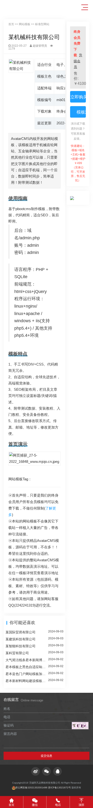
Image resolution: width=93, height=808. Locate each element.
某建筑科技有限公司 (20, 639)
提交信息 (46, 755)
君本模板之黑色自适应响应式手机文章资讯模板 (26, 667)
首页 (11, 24)
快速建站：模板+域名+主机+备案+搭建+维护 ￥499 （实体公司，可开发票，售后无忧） (78, 163)
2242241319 (24, 605)
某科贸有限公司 (17, 653)
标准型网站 (42, 24)
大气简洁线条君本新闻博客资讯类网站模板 (26, 660)
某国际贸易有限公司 (20, 632)
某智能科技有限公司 (20, 646)
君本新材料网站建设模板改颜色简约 (26, 681)
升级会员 (78, 61)
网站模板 (24, 24)
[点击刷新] (80, 725)
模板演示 (80, 112)
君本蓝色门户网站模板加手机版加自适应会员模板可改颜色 (26, 674)
